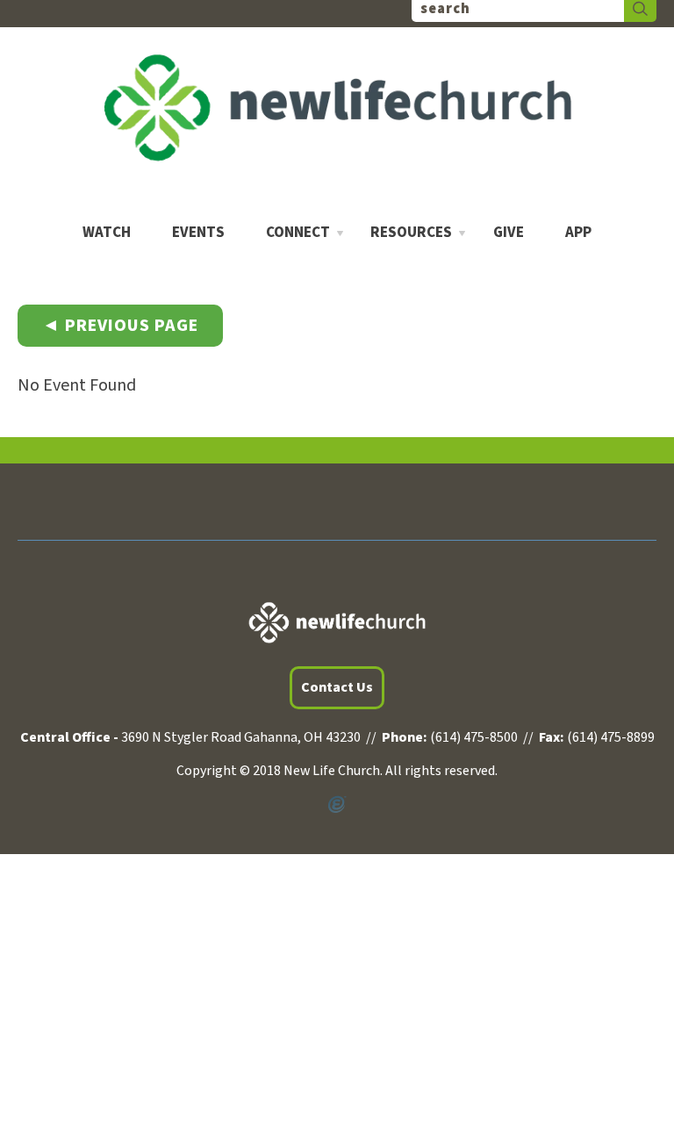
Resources (411, 233)
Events (198, 233)
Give (508, 233)
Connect (298, 233)
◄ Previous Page (120, 325)
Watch (106, 233)
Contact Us (337, 687)
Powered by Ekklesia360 (337, 805)
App (578, 233)
